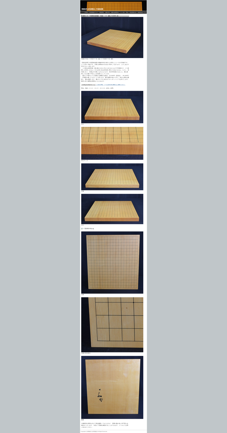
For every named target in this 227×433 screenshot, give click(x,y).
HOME (86, 12)
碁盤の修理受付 (115, 12)
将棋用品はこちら (142, 12)
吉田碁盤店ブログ (93, 12)
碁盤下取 (107, 12)
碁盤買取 (101, 12)
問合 (127, 12)
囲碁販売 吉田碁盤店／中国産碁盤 (92, 9)
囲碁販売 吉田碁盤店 (92, 431)
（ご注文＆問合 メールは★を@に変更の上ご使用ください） (110, 84)
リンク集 (122, 12)
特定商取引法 (133, 12)
